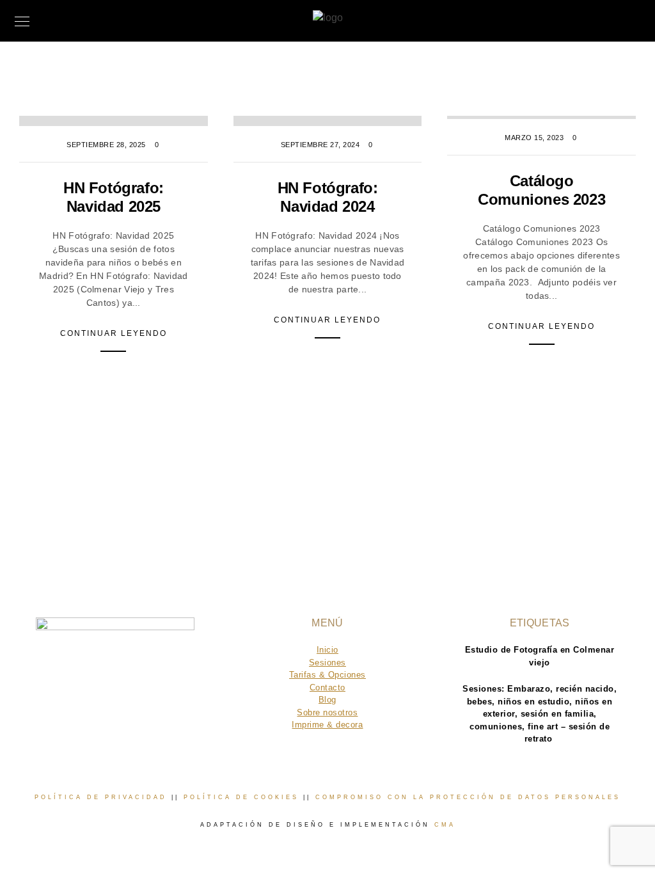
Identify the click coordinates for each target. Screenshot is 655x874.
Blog (327, 699)
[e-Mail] (157, 715)
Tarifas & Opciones (327, 674)
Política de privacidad (101, 797)
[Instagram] (132, 715)
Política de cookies (241, 797)
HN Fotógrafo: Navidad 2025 (113, 197)
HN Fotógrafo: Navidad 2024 (328, 197)
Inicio (327, 650)
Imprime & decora (327, 724)
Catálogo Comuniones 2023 (541, 190)
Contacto (327, 687)
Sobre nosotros (327, 712)
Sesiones (327, 662)
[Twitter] (108, 715)
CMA (444, 825)
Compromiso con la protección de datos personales (467, 797)
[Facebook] (83, 715)
